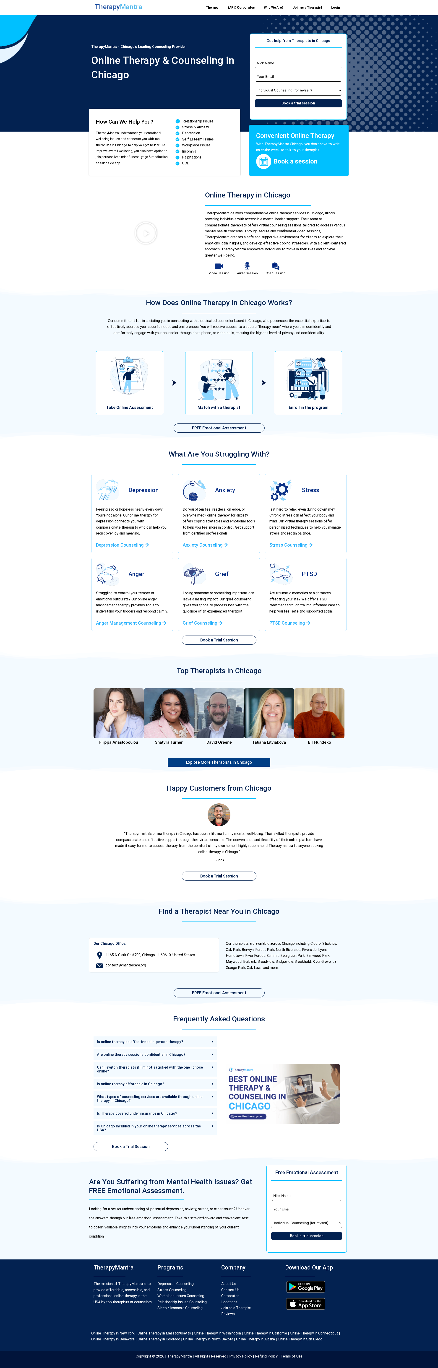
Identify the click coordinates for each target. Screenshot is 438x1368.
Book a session (295, 161)
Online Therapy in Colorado (159, 1339)
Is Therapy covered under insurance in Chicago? (137, 1113)
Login (335, 7)
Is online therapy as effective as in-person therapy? (140, 1042)
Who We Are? (274, 7)
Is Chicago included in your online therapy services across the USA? (149, 1128)
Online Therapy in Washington (217, 1333)
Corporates (230, 1296)
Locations (229, 1302)
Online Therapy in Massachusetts (164, 1333)
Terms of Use (291, 1356)
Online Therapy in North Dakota (208, 1339)
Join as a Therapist (307, 7)
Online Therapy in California (265, 1333)
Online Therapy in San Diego (300, 1339)
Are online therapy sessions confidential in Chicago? (141, 1054)
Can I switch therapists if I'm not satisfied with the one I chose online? (150, 1069)
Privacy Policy (241, 1356)
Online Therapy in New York (113, 1333)
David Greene (219, 742)
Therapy (212, 7)
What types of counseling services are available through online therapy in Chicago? (149, 1099)
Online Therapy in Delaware (113, 1339)
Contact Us (230, 1290)
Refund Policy (266, 1356)
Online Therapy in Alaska (255, 1339)
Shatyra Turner (169, 742)
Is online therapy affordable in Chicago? (130, 1084)
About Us (228, 1284)
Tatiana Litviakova (269, 742)
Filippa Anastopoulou (118, 742)
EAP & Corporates (241, 7)
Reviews (228, 1314)
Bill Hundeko (319, 742)
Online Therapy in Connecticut (314, 1333)
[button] (145, 233)
